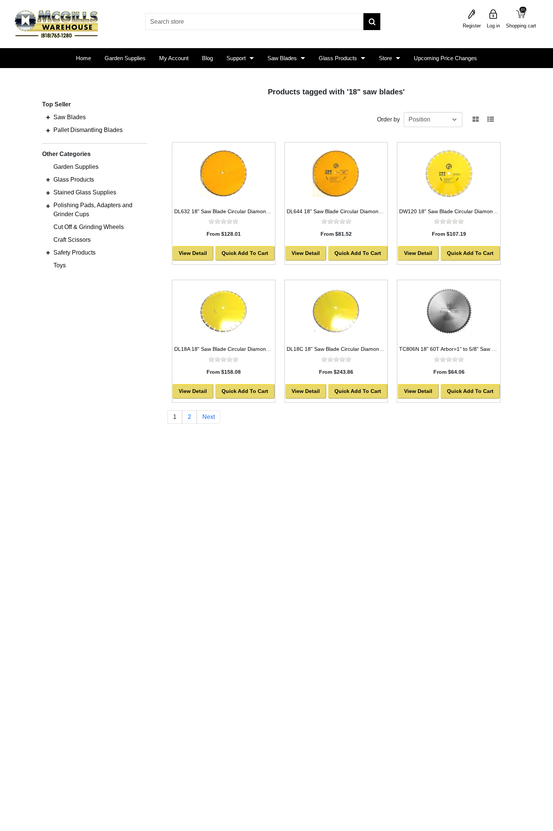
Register (472, 26)
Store (385, 58)
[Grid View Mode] (476, 120)
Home (83, 58)
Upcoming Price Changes (445, 58)
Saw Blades (282, 58)
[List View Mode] (491, 120)
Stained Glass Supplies (84, 192)
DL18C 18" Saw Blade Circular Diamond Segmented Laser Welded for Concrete (382, 349)
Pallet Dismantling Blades (88, 130)
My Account (173, 58)
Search (371, 21)
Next (208, 417)
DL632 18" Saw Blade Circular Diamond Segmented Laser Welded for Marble (266, 211)
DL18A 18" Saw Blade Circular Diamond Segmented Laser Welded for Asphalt (266, 349)
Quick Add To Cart (245, 253)
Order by (388, 119)
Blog (207, 58)
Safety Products (74, 252)
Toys (59, 265)
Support (236, 58)
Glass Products (338, 58)
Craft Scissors (72, 240)
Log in (493, 26)
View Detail (193, 253)
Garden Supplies (125, 58)
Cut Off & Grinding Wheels (88, 227)
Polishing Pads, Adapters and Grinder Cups (92, 209)
